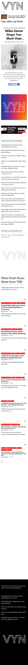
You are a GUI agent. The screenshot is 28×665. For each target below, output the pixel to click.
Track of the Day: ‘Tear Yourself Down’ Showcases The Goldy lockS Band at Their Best (13, 453)
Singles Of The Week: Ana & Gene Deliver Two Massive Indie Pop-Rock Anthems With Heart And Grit (13, 216)
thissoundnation (11, 42)
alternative (4, 448)
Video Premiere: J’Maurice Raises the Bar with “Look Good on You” (13, 427)
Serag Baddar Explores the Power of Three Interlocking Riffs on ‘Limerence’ (13, 307)
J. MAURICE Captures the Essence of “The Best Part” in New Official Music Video (13, 404)
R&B (8, 401)
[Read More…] (14, 80)
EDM (13, 353)
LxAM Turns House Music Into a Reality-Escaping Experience (12, 357)
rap (24, 28)
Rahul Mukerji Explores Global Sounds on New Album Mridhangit (13, 332)
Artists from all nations (8, 28)
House (13, 377)
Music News (20, 28)
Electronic (17, 353)
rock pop (23, 303)
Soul (23, 377)
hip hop (15, 28)
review (18, 303)
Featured (13, 303)
